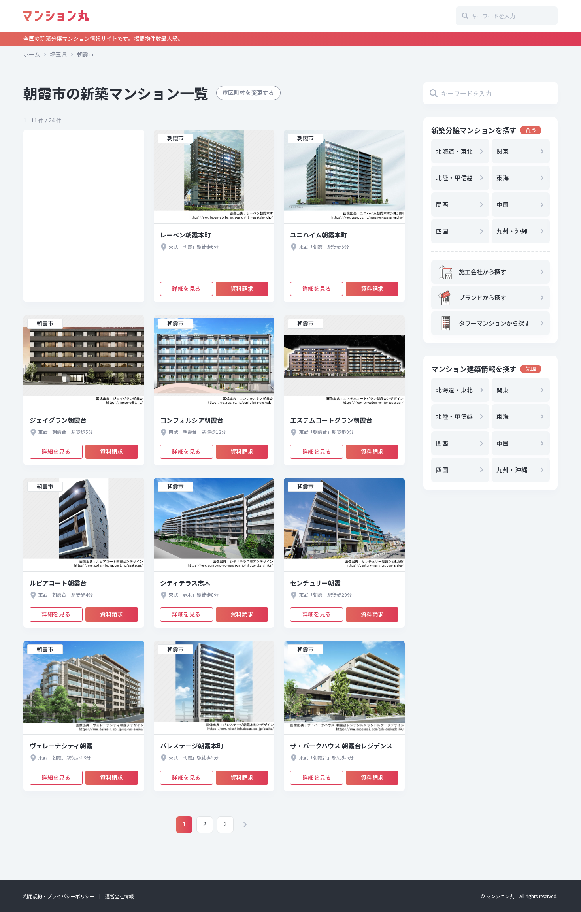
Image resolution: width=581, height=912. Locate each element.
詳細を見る (186, 288)
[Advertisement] (83, 216)
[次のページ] (245, 824)
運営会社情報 (119, 896)
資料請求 (241, 288)
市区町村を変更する (248, 92)
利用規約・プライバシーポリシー (58, 896)
